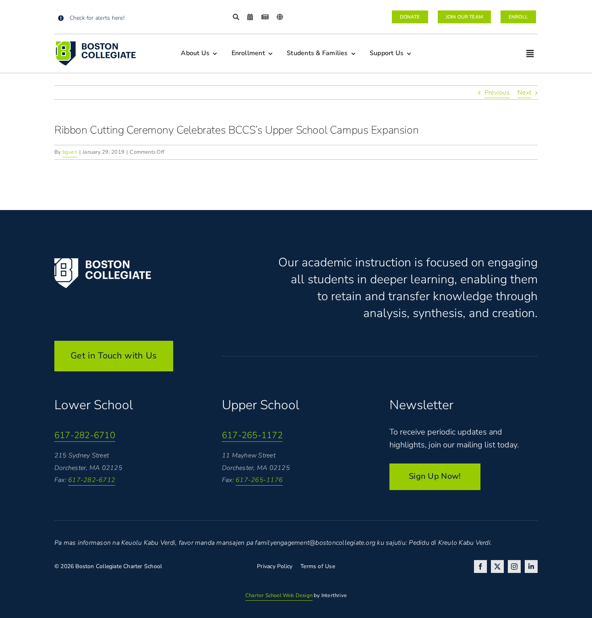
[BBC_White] (102, 261)
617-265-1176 (259, 480)
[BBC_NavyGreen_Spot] (96, 44)
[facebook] (480, 566)
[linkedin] (531, 566)
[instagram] (514, 566)
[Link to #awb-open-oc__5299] (530, 53)
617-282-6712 (91, 480)
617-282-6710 (84, 435)
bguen (69, 152)
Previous (497, 92)
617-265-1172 (252, 435)
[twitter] (497, 566)
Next (524, 92)
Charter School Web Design (279, 595)
